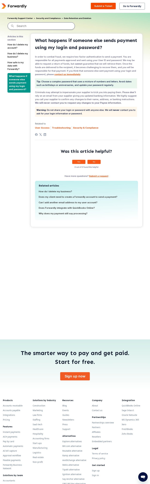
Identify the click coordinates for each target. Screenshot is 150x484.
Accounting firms (41, 438)
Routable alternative (72, 450)
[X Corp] (40, 134)
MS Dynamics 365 (130, 419)
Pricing (6, 419)
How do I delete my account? (17, 46)
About (95, 405)
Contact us (97, 410)
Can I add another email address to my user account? (68, 202)
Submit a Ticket (103, 6)
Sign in (95, 475)
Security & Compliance (85, 127)
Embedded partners (102, 441)
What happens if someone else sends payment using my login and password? (18, 83)
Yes (78, 162)
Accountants (9, 480)
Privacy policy (98, 458)
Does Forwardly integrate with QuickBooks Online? (67, 207)
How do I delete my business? (17, 55)
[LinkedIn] (45, 134)
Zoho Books (127, 433)
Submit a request (98, 176)
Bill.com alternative (71, 446)
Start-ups (37, 443)
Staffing (36, 419)
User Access (42, 127)
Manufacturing (40, 447)
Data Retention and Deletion (77, 18)
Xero (124, 424)
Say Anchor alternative (73, 479)
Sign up (96, 470)
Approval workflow (12, 455)
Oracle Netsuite (129, 415)
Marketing (38, 410)
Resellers (96, 436)
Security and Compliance (48, 18)
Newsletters (68, 419)
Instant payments (11, 432)
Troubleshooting (61, 127)
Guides (65, 415)
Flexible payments (12, 460)
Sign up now (75, 376)
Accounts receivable (13, 405)
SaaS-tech (37, 424)
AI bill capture (10, 450)
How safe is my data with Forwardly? (15, 65)
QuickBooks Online (131, 405)
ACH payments (10, 436)
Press (65, 424)
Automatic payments (13, 446)
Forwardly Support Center (20, 18)
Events (65, 410)
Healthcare (38, 429)
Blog (64, 405)
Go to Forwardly (132, 6)
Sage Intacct (128, 410)
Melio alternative (70, 464)
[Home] (14, 6)
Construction (39, 405)
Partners (96, 427)
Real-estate (38, 457)
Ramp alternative (70, 455)
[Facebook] (36, 134)
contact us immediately (67, 74)
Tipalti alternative (71, 469)
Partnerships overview (103, 422)
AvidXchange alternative (74, 460)
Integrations (9, 415)
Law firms (37, 415)
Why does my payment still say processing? (63, 213)
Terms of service (100, 453)
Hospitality (38, 433)
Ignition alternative (71, 474)
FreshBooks (127, 429)
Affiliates (96, 432)
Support (66, 429)
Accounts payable (11, 410)
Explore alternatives (72, 441)
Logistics (37, 452)
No (94, 162)
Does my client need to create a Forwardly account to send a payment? (78, 196)
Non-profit (38, 462)
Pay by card (8, 441)
